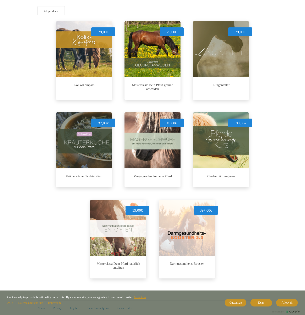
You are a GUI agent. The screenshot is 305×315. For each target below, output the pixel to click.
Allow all (287, 302)
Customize (235, 302)
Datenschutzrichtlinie (30, 302)
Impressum (54, 302)
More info (140, 297)
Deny (261, 302)
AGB (10, 302)
